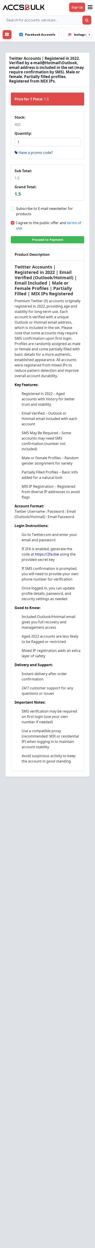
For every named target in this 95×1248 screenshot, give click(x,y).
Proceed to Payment (47, 240)
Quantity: (23, 133)
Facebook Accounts (40, 35)
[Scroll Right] (89, 34)
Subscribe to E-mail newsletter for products (44, 211)
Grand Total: (25, 186)
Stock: (20, 117)
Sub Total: (23, 170)
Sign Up (77, 7)
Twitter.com (41, 534)
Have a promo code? (36, 152)
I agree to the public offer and (48, 225)
